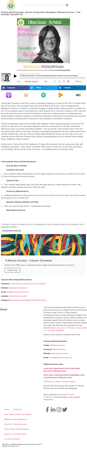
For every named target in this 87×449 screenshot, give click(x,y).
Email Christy (12, 270)
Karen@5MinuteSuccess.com (60, 357)
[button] (43, 5)
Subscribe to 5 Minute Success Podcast (59, 381)
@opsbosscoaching (18, 300)
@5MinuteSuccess (58, 345)
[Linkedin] (53, 409)
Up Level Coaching (12, 439)
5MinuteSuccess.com (59, 353)
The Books (17, 409)
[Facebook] (47, 409)
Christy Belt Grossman (19, 284)
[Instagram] (59, 409)
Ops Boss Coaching (38, 284)
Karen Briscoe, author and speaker (18, 414)
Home (6, 409)
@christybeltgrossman (37, 300)
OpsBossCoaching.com (18, 288)
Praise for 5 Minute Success (15, 424)
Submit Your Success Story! (15, 434)
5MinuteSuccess (59, 349)
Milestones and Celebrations (15, 419)
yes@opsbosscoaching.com (17, 292)
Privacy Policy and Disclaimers (16, 429)
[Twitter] (64, 409)
